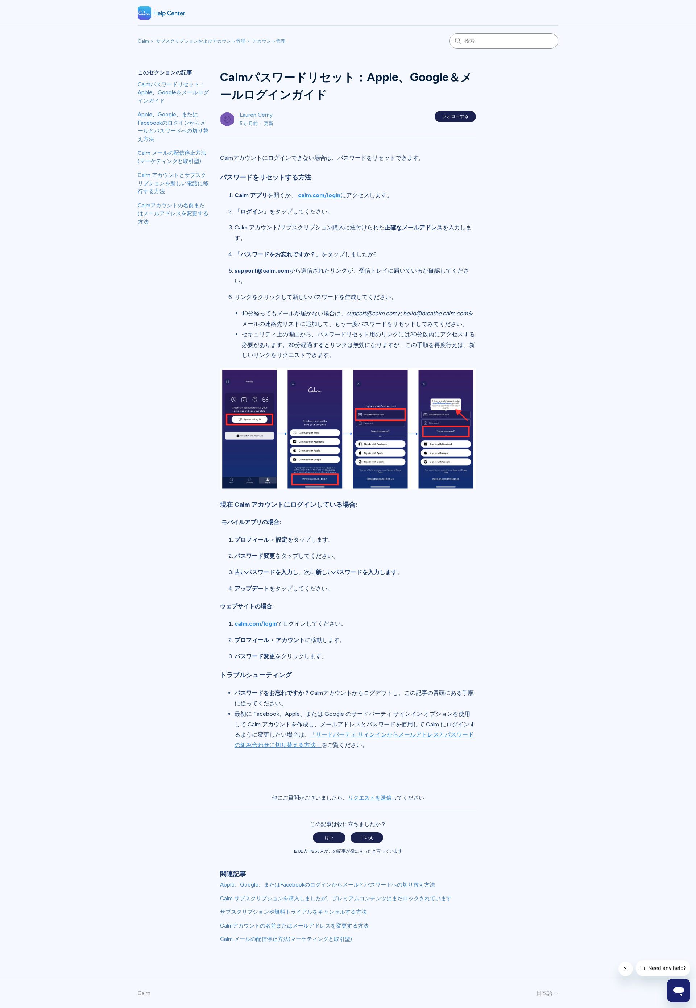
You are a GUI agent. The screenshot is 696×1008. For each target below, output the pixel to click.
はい (329, 837)
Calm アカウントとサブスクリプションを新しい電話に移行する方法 (173, 183)
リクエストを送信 (370, 798)
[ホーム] (162, 13)
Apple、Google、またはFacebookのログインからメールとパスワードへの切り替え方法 (173, 126)
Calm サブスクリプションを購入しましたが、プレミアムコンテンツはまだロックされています (336, 898)
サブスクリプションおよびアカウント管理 (200, 41)
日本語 (545, 993)
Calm (143, 41)
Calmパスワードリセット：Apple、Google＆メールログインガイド (173, 92)
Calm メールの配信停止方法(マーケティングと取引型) (172, 157)
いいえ (366, 837)
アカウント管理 (268, 41)
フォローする (455, 116)
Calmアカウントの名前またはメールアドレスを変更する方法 (173, 213)
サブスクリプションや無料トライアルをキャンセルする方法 (293, 912)
